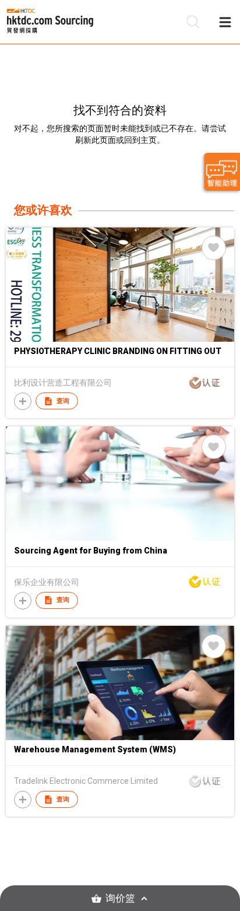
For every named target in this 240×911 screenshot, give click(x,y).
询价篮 (120, 898)
